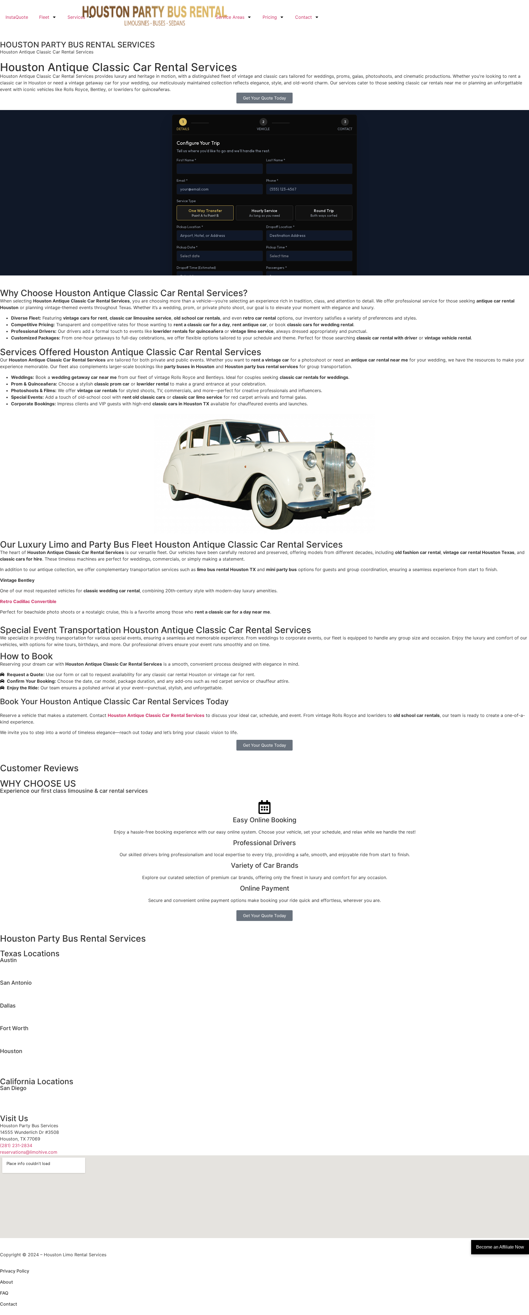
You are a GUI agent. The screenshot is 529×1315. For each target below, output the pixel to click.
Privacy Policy (14, 1271)
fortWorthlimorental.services (30, 1034)
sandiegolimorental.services (29, 1094)
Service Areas (230, 17)
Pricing (270, 17)
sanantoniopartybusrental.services (36, 995)
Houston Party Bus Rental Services (73, 938)
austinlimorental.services (25, 966)
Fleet (44, 17)
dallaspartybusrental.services (30, 1018)
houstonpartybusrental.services (33, 1064)
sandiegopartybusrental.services (34, 1101)
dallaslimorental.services (25, 1011)
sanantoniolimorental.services (31, 989)
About (6, 1282)
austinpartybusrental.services (30, 973)
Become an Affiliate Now (500, 1247)
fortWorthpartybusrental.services (34, 1041)
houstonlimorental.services (28, 1057)
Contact (303, 17)
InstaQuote (17, 17)
